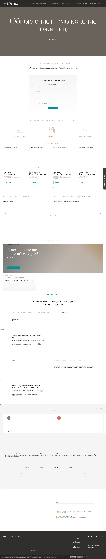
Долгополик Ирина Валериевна (67, 421)
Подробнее (10, 431)
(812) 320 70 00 (76, 535)
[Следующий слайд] (101, 410)
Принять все (73, 557)
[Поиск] (83, 3)
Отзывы (44, 3)
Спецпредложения (56, 3)
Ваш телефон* (38, 91)
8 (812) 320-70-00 (77, 3)
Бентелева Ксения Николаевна (17, 421)
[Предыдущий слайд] (96, 410)
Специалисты (39, 3)
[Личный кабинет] (86, 3)
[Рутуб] (102, 536)
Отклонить (80, 557)
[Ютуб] (97, 536)
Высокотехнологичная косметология (35, 537)
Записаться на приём (95, 3)
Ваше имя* (38, 87)
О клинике (47, 535)
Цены (50, 3)
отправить (53, 108)
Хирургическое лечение (44, 8)
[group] (31, 475)
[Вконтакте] (89, 536)
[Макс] (94, 536)
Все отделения (87, 8)
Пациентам (69, 3)
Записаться (9, 182)
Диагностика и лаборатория (74, 8)
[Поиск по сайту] (29, 550)
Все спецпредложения (53, 294)
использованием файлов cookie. (50, 557)
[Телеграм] (91, 536)
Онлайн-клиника (61, 537)
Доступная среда (91, 547)
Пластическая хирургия (18, 8)
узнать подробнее (14, 267)
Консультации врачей (59, 8)
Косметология (31, 8)
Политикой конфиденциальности (46, 103)
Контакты (63, 3)
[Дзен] (99, 536)
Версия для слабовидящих (94, 545)
